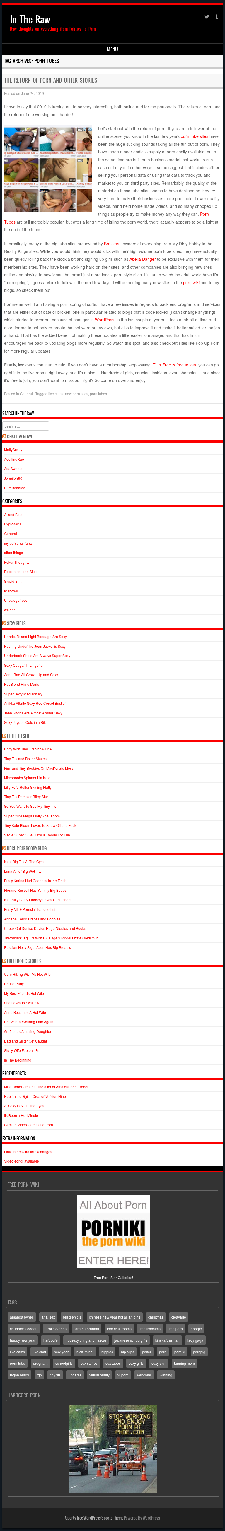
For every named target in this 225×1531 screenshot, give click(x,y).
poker (146, 1351)
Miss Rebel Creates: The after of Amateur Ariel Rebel (46, 1086)
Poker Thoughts (16, 562)
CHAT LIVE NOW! (19, 436)
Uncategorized (16, 600)
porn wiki (191, 282)
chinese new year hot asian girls (114, 1316)
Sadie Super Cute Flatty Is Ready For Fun (37, 834)
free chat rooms (119, 1328)
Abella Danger (142, 259)
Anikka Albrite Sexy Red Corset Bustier (35, 703)
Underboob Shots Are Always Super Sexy (37, 655)
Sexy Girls (16, 623)
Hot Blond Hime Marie (21, 684)
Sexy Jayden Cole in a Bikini (27, 722)
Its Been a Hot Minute (21, 1115)
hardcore (50, 1340)
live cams (55, 393)
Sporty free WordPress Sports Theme (94, 1518)
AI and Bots (13, 514)
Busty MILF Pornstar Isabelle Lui (29, 909)
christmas (155, 1316)
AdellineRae (14, 459)
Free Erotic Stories (24, 961)
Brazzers (112, 243)
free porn (175, 1328)
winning (166, 1374)
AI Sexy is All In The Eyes (24, 1105)
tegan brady (19, 1374)
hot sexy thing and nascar (86, 1340)
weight (9, 609)
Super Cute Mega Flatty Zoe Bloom (32, 815)
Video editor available (21, 1160)
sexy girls (136, 1363)
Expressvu (12, 523)
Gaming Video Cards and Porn (28, 1124)
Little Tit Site (18, 736)
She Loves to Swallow (21, 1002)
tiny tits (55, 1374)
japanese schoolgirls (130, 1340)
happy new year (22, 1340)
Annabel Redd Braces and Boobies (32, 918)
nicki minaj (84, 1351)
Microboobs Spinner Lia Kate (27, 777)
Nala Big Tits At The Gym (24, 861)
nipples (107, 1351)
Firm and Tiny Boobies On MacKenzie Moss (39, 768)
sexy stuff (158, 1363)
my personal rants (18, 543)
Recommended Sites (21, 571)
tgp (39, 1374)
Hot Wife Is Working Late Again (28, 1021)
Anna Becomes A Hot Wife (25, 1012)
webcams (144, 1374)
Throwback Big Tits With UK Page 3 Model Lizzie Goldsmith (51, 937)
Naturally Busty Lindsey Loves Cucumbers (37, 899)
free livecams (150, 1328)
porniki (179, 1351)
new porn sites (76, 393)
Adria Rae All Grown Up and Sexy (31, 674)
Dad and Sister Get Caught (25, 1040)
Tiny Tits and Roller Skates (25, 758)
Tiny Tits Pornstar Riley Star (26, 796)
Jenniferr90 (13, 478)
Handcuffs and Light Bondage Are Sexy (35, 636)
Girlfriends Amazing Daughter (27, 1031)
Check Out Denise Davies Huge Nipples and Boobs (45, 928)
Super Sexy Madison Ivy (23, 693)
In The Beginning (17, 1059)
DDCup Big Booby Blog (27, 848)
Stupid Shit (12, 581)
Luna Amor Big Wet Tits (22, 871)
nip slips (127, 1351)
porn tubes (98, 393)
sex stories (89, 1363)
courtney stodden (24, 1328)
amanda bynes (22, 1316)
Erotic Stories (56, 1328)
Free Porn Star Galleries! (113, 1277)
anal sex (48, 1316)
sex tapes (113, 1363)
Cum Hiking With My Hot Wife (27, 974)
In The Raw (30, 19)
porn (162, 1351)
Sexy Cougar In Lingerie (23, 665)
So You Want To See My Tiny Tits (30, 806)
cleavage (178, 1316)
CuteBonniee (14, 487)
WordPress (105, 320)
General (26, 393)
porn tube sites (194, 136)
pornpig (199, 1351)
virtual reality (99, 1374)
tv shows (11, 590)
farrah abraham (86, 1328)
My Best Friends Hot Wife (24, 993)
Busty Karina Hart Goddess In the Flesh (35, 880)
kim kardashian (167, 1340)
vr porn (123, 1374)
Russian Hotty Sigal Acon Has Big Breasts (37, 947)
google (196, 1328)
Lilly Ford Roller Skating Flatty (28, 787)
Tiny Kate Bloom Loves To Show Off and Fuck (40, 825)
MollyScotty (13, 449)
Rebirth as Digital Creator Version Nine (35, 1096)
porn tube (17, 1363)
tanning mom (184, 1363)
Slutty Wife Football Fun (23, 1050)
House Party (14, 983)
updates (75, 1374)
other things (13, 552)
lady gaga (195, 1340)
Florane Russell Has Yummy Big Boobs (35, 890)
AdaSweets (13, 468)
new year (61, 1351)
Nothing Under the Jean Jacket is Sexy (35, 646)
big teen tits (72, 1316)
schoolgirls (64, 1363)
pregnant (40, 1363)
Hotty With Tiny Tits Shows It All (29, 748)
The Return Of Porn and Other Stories (50, 80)
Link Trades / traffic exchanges (28, 1151)
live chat (39, 1351)
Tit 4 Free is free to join (174, 365)
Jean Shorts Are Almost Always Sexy (33, 712)
